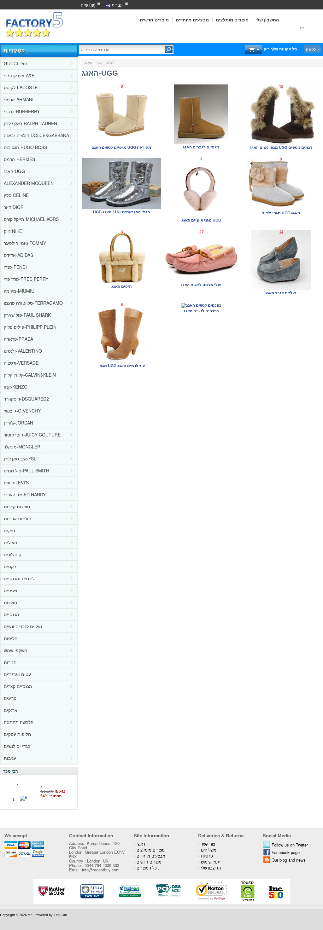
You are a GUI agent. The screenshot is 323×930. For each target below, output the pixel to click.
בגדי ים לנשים (17, 746)
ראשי (100, 63)
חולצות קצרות (17, 506)
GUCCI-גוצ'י (15, 63)
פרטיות (207, 856)
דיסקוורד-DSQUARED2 (26, 399)
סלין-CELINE (16, 195)
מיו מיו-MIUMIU (19, 291)
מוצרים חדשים (154, 20)
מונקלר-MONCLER (22, 446)
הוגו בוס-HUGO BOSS (25, 147)
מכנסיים (11, 614)
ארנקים (10, 710)
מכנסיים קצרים (18, 686)
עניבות (10, 758)
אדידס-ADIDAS (18, 255)
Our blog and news (289, 860)
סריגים (10, 698)
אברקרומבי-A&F (19, 75)
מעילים (10, 542)
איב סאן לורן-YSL (20, 458)
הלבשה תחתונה (18, 722)
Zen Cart (60, 915)
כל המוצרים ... (149, 868)
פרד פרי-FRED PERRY (26, 279)
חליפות (10, 638)
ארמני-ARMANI (18, 99)
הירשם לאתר (285, 27)
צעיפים (10, 590)
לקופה (311, 49)
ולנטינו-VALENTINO (23, 351)
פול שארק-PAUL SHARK (27, 315)
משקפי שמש (15, 650)
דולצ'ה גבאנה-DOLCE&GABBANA (36, 135)
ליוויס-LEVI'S (16, 482)
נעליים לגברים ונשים (23, 626)
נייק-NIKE (13, 231)
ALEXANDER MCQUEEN (29, 183)
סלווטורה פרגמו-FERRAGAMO (33, 303)
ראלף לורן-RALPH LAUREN (30, 123)
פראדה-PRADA (18, 339)
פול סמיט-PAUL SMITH (26, 470)
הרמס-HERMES (19, 159)
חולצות (10, 602)
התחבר (313, 27)
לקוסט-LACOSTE (21, 87)
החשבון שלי (267, 20)
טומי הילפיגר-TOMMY (25, 243)
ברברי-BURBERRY (22, 111)
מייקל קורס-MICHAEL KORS (31, 219)
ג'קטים (10, 566)
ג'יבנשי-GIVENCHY (22, 410)
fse (30, 915)
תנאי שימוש (210, 862)
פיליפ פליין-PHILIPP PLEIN (30, 327)
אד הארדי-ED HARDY (25, 494)
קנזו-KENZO (15, 387)
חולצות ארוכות (17, 518)
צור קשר (208, 844)
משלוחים (208, 850)
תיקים (9, 530)
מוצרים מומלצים (232, 20)
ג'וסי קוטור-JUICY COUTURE (32, 434)
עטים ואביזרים (17, 674)
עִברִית (116, 5)
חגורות (10, 662)
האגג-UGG (14, 171)
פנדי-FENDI (15, 267)
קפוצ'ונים (12, 554)
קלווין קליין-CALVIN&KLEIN (30, 375)
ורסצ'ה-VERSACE (21, 363)
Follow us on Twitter (290, 845)
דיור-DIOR (14, 207)
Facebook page (286, 852)
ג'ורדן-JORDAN (18, 422)
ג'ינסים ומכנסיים (19, 578)
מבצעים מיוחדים (192, 20)
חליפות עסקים (17, 734)
